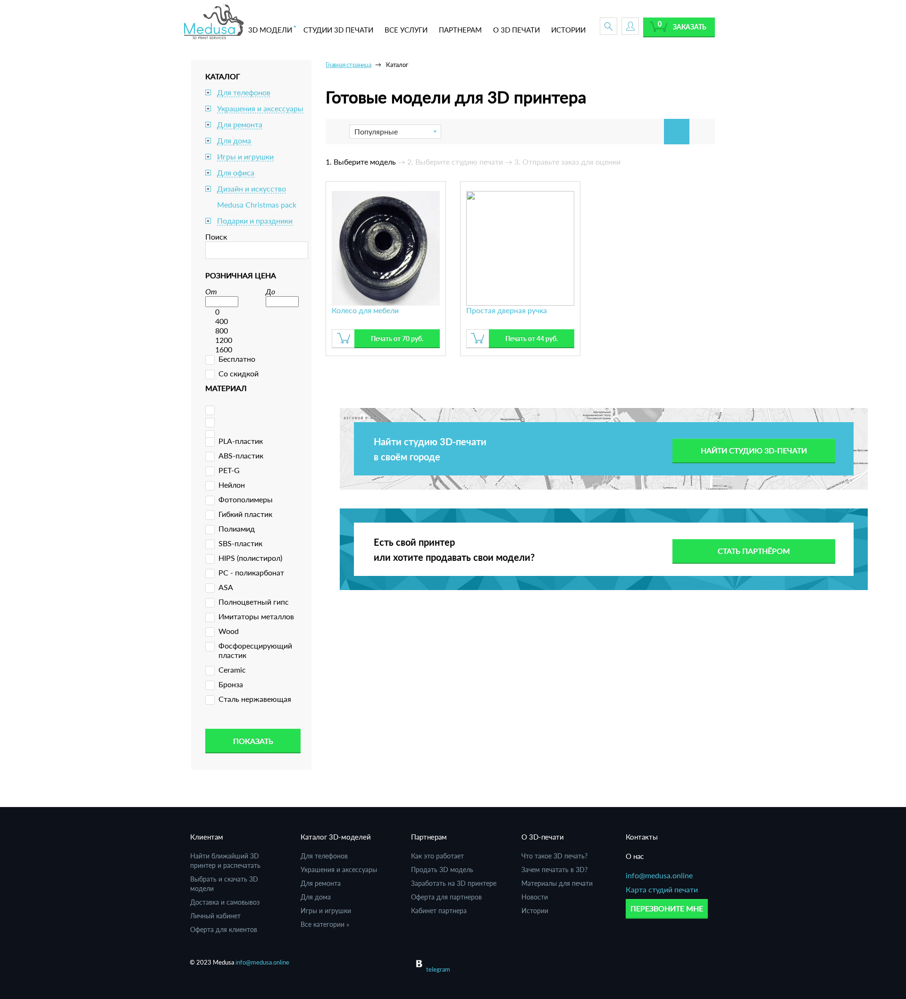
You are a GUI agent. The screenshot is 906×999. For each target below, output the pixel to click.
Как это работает (437, 856)
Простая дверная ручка (506, 310)
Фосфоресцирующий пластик (255, 650)
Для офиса (235, 172)
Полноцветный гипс (253, 601)
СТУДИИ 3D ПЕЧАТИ (338, 29)
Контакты (642, 836)
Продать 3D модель (442, 870)
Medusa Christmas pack (256, 204)
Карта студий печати (662, 889)
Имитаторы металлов (256, 616)
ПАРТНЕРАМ (460, 29)
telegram (438, 969)
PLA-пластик (240, 440)
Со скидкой (238, 373)
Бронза (230, 684)
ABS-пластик (240, 455)
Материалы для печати (557, 883)
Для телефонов (243, 92)
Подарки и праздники (255, 220)
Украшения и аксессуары (260, 108)
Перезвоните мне (666, 908)
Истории (534, 911)
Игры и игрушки (245, 156)
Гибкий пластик (245, 513)
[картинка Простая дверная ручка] (520, 246)
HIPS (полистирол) (250, 557)
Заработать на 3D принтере (453, 883)
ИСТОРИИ (568, 29)
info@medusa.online (659, 875)
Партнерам (429, 836)
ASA (225, 587)
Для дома (234, 140)
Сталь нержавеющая (254, 698)
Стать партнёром (754, 550)
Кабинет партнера (439, 911)
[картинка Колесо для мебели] (386, 246)
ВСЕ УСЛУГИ (406, 29)
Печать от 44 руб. (531, 338)
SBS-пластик (240, 543)
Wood (228, 630)
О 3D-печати (542, 836)
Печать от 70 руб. (397, 338)
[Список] (702, 131)
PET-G (229, 470)
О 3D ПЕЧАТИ (516, 29)
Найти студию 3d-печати (754, 450)
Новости (534, 897)
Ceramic (232, 669)
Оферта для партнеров (446, 897)
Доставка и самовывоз (225, 902)
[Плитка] (676, 131)
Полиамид (236, 528)
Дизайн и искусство (251, 188)
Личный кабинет (215, 916)
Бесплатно (236, 358)
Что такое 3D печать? (554, 856)
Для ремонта (239, 124)
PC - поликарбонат (251, 572)
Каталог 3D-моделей (336, 836)
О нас (635, 856)
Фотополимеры (245, 499)
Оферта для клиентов (223, 929)
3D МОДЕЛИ (270, 29)
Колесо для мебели (365, 310)
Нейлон (231, 484)
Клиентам (206, 836)
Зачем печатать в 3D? (554, 870)
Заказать (689, 27)
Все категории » (325, 924)
